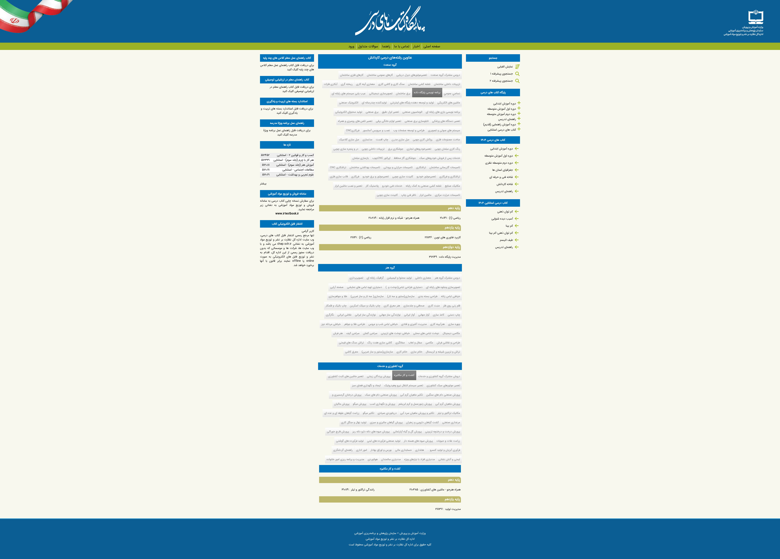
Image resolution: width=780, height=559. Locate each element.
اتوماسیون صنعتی (412, 112)
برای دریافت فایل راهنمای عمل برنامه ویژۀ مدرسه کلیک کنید (287, 132)
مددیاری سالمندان (391, 459)
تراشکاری (421, 167)
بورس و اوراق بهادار (381, 450)
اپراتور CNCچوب (381, 158)
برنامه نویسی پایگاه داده (427, 92)
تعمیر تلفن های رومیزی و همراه (355, 121)
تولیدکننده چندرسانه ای (374, 103)
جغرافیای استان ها (502, 170)
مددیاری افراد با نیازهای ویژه (419, 459)
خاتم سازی (416, 352)
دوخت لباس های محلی (426, 333)
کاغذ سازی (438, 315)
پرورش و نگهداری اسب (382, 404)
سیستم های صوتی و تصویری (444, 130)
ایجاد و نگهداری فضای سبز (366, 385)
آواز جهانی (423, 315)
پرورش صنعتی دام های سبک (381, 395)
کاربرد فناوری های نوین (447, 237)
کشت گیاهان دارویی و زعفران (422, 422)
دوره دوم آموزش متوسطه (501, 114)
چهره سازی (454, 324)
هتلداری (419, 450)
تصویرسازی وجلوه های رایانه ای (443, 287)
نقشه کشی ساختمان (419, 84)
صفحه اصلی (432, 46)
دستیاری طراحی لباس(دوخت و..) (404, 287)
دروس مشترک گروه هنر (447, 278)
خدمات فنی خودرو (392, 186)
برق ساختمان (403, 93)
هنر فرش (338, 333)
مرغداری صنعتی (451, 422)
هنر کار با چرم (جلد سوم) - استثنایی (293, 160)
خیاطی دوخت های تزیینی (395, 333)
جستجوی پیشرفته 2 (501, 81)
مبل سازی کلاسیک (349, 139)
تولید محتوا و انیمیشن (399, 278)
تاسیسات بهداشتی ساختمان (365, 167)
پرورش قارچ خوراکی (338, 431)
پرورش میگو (359, 404)
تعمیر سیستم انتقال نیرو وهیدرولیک (403, 385)
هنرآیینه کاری (437, 324)
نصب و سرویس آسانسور (376, 130)
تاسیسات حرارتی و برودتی (398, 167)
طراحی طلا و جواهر (354, 324)
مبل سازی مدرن (400, 139)
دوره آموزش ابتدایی (504, 103)
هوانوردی (373, 459)
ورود (351, 46)
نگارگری (330, 315)
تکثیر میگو (368, 413)
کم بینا (509, 226)
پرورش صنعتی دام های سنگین (443, 395)
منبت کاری (434, 306)
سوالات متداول (368, 46)
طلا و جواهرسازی (338, 296)
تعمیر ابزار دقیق (390, 112)
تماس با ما (401, 46)
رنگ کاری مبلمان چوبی (447, 149)
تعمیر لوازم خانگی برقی (388, 121)
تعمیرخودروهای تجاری (419, 149)
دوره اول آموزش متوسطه (502, 109)
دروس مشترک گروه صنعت (445, 75)
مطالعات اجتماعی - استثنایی (298, 170)
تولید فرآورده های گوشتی (350, 441)
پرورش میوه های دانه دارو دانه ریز (371, 431)
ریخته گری (347, 84)
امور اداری (361, 450)
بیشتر (263, 183)
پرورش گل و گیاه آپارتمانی (407, 431)
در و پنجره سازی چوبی (345, 149)
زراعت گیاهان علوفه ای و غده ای (341, 413)
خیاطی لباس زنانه (450, 296)
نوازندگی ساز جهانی (390, 315)
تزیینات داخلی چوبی (373, 149)
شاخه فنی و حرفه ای (501, 177)
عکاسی (429, 343)
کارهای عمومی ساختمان (380, 75)
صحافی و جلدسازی (414, 306)
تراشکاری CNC (338, 167)
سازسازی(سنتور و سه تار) (401, 296)
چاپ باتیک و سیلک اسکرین (365, 306)
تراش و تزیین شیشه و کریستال (443, 352)
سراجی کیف (353, 333)
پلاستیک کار (372, 186)
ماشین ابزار (425, 195)
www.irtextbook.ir (287, 213)
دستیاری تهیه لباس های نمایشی (364, 287)
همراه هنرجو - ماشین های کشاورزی (440, 489)
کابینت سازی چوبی (402, 176)
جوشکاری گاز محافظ (405, 158)
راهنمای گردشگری (343, 450)
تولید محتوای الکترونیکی (348, 112)
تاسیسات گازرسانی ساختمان (444, 167)
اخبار (416, 46)
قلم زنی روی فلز (451, 306)
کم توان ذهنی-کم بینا (501, 233)
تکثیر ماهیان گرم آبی (411, 395)
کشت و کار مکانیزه (403, 375)
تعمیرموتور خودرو (426, 176)
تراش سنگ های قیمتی (351, 343)
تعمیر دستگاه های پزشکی (446, 121)
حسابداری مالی (403, 450)
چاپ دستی (454, 315)
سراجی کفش (370, 333)
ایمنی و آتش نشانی (449, 459)
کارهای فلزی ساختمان (351, 75)
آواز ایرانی (409, 315)
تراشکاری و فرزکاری (449, 176)
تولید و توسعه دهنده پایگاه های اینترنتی (412, 103)
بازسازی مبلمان (360, 158)
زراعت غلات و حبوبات (448, 441)
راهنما (386, 46)
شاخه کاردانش (505, 184)
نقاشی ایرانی (344, 315)
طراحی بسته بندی (428, 296)
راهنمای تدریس (507, 119)
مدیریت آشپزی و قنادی (414, 324)
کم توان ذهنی (505, 211)
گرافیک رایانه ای (375, 278)
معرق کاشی (351, 352)
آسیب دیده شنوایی (502, 218)
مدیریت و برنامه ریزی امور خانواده (345, 459)
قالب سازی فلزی (339, 176)
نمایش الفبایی (505, 66)
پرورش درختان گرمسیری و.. (345, 395)
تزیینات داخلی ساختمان (447, 84)
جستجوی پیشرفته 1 (501, 73)
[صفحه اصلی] (743, 21)
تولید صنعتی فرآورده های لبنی (383, 441)
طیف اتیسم (506, 240)
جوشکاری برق (395, 149)
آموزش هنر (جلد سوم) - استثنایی (295, 165)
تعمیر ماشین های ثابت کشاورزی (345, 376)
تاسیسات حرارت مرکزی (447, 195)
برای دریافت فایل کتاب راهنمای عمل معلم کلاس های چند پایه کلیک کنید (287, 67)
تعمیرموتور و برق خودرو (376, 176)
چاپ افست (382, 139)
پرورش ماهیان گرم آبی (447, 404)
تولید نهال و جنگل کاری (353, 422)
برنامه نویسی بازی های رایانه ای (443, 112)
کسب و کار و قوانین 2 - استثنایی (295, 155)
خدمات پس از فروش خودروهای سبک (439, 158)
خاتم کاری (401, 352)
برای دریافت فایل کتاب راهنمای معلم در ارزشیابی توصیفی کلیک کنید (292, 89)
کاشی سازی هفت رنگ (379, 343)
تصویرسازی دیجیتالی (380, 93)
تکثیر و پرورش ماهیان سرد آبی (417, 413)
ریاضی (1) (455, 218)
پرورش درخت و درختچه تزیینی (442, 431)
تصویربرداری (356, 278)
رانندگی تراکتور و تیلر (363, 489)
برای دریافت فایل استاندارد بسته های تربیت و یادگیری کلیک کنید (287, 110)
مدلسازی (367, 139)
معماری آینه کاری (365, 84)
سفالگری (400, 343)
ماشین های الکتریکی (448, 103)
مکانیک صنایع (452, 186)
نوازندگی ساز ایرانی (365, 315)
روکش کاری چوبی (422, 139)
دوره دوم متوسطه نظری (499, 163)
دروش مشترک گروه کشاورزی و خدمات (439, 376)
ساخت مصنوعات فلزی (448, 139)
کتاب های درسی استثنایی (502, 130)
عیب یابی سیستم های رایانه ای (349, 93)
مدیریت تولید (453, 509)
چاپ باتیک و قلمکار (336, 306)
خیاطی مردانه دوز (331, 324)
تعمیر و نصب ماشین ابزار (348, 186)
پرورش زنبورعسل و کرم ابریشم (415, 404)
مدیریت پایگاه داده (450, 257)
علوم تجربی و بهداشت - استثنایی (295, 174)
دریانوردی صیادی (387, 413)
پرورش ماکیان (341, 404)
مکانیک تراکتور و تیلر (449, 413)
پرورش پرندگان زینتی (378, 376)
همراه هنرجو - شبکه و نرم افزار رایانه (399, 218)
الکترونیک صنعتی (348, 103)
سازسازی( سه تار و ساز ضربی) (367, 296)
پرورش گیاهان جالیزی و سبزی (386, 422)
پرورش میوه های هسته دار (418, 441)
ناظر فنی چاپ (408, 195)
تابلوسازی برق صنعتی (417, 121)
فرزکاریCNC (352, 130)
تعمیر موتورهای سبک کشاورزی (443, 385)
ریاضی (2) (365, 237)
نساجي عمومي (452, 93)
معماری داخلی (423, 278)
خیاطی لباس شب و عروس (383, 324)
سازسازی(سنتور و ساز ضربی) (377, 352)
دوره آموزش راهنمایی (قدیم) (499, 124)
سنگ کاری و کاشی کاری (391, 84)
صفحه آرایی (336, 287)
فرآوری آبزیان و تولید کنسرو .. (443, 450)
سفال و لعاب (415, 343)
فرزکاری (355, 176)
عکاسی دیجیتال (451, 333)
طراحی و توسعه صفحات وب (409, 130)
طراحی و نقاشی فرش (448, 343)
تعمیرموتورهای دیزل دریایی (411, 75)
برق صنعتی (372, 112)
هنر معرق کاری (392, 306)
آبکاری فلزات (330, 84)
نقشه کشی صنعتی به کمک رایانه (423, 186)
